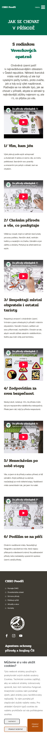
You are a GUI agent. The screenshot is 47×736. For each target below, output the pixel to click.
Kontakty (11, 608)
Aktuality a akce (13, 604)
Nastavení (12, 721)
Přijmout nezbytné (15, 729)
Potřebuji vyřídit (13, 600)
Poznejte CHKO (13, 588)
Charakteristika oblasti (16, 592)
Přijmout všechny (35, 725)
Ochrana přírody (13, 596)
